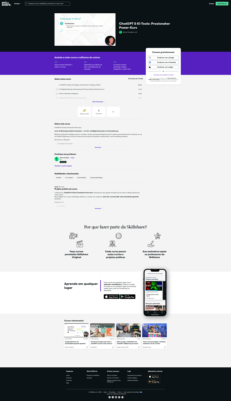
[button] (222, 3)
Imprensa (69, 380)
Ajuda (105, 392)
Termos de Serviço (171, 78)
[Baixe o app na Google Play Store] (156, 382)
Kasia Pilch (94, 347)
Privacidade (112, 392)
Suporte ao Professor (113, 378)
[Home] (6, 3)
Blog (67, 383)
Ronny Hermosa (147, 347)
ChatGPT (58, 177)
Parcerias (89, 378)
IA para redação (81, 177)
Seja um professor (112, 375)
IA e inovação (69, 177)
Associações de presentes (135, 375)
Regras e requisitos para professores (114, 381)
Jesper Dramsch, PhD (122, 347)
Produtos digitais (132, 378)
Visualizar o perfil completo (63, 166)
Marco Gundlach (67, 157)
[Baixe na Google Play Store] (128, 296)
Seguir (72, 157)
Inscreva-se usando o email (163, 75)
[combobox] (47, 3)
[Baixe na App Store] (111, 296)
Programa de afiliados (93, 375)
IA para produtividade (96, 177)
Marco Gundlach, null (130, 32)
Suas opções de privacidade (131, 392)
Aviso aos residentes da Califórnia (116, 394)
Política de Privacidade (154, 79)
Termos (120, 392)
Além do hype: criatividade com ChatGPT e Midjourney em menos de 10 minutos (127, 343)
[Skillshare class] (76, 330)
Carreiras (69, 378)
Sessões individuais (133, 380)
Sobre (68, 375)
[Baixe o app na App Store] (156, 377)
